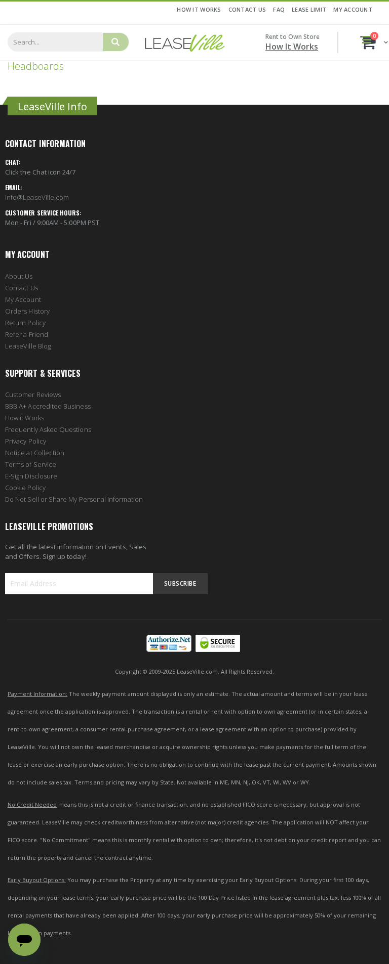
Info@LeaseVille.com (37, 197)
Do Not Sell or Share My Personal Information (74, 499)
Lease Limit (309, 9)
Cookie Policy (25, 487)
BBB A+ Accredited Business (48, 406)
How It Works (199, 9)
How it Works (24, 417)
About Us (19, 276)
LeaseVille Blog (28, 345)
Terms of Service (30, 464)
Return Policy (25, 322)
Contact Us (247, 9)
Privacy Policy (25, 441)
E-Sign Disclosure (31, 475)
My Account (352, 9)
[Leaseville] (185, 42)
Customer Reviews (33, 394)
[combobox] (55, 42)
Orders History (27, 311)
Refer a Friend (26, 334)
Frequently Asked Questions (48, 429)
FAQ (279, 9)
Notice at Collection (34, 452)
